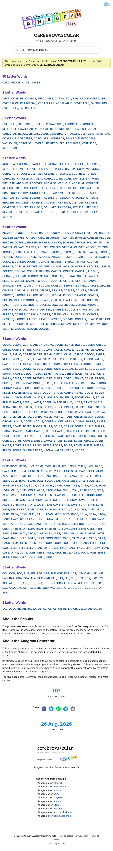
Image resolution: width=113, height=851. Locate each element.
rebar (48, 412)
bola (83, 514)
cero (22, 509)
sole (39, 480)
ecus (6, 547)
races (6, 445)
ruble (6, 402)
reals (27, 445)
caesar (7, 304)
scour (7, 388)
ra (9, 608)
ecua (23, 528)
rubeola (8, 164)
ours (74, 509)
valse (47, 416)
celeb (80, 431)
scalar (32, 232)
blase (26, 392)
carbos (32, 314)
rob (40, 573)
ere (38, 587)
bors (91, 523)
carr (6, 519)
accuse (7, 252)
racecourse (31, 82)
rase (56, 475)
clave (48, 349)
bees (66, 514)
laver (37, 402)
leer (82, 495)
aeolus (80, 300)
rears (37, 445)
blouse (20, 232)
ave (59, 587)
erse (48, 528)
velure (19, 280)
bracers (8, 202)
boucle (70, 309)
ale (32, 587)
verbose (8, 168)
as (49, 608)
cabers (20, 314)
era (66, 583)
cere (31, 475)
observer (41, 124)
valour (102, 323)
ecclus (56, 304)
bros (49, 538)
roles (68, 445)
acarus (7, 232)
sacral (104, 252)
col (5, 573)
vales (58, 450)
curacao (8, 173)
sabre (27, 349)
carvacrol (63, 98)
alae (40, 533)
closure (79, 188)
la (70, 608)
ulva (31, 466)
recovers (57, 143)
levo (41, 519)
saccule (79, 164)
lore (82, 509)
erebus (69, 304)
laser (38, 412)
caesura (78, 168)
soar (102, 485)
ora (19, 578)
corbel (19, 242)
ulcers (78, 323)
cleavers (87, 133)
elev (30, 547)
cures (102, 435)
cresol (103, 247)
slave (27, 364)
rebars (104, 319)
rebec (49, 388)
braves (94, 309)
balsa (6, 378)
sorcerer (25, 138)
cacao (48, 344)
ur (60, 608)
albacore (41, 129)
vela (5, 523)
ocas (23, 552)
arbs (65, 533)
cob (12, 573)
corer (38, 388)
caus (6, 542)
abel (31, 523)
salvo (17, 354)
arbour (20, 309)
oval (82, 499)
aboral (94, 276)
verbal (67, 247)
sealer (69, 232)
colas (28, 435)
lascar (31, 285)
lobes (68, 440)
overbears (99, 103)
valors (90, 323)
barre (90, 421)
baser (101, 421)
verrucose (10, 98)
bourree (78, 173)
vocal (69, 368)
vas (53, 587)
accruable (64, 103)
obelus (82, 276)
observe (51, 188)
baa (12, 578)
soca (32, 557)
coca (91, 495)
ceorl (27, 344)
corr (50, 542)
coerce (32, 290)
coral (68, 378)
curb (14, 499)
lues (48, 495)
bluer (38, 407)
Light (56, 843)
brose (58, 392)
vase (22, 499)
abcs (14, 523)
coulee (68, 271)
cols (41, 542)
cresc (70, 435)
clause (44, 261)
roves (78, 445)
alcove (93, 271)
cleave (19, 247)
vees (49, 557)
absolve (22, 183)
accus (38, 421)
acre (83, 490)
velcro (80, 304)
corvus (20, 304)
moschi (57, 790)
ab (55, 608)
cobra (90, 383)
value (6, 354)
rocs (84, 552)
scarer (92, 295)
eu (100, 608)
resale (44, 252)
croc (24, 519)
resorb (80, 261)
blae (40, 471)
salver (31, 280)
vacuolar (9, 143)
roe (80, 583)
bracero (8, 192)
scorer (31, 261)
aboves (92, 304)
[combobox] (56, 50)
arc (25, 583)
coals (6, 435)
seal (99, 509)
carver (92, 280)
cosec (17, 412)
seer (5, 480)
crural (56, 232)
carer (89, 407)
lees (74, 480)
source (7, 271)
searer (19, 300)
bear (73, 466)
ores (49, 552)
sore (99, 495)
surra (37, 416)
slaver (45, 276)
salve (47, 359)
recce (59, 412)
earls (38, 440)
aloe (5, 504)
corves (92, 314)
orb (60, 583)
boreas (92, 300)
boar (57, 495)
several (64, 168)
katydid (57, 797)
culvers (22, 207)
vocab (79, 450)
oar (101, 587)
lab (5, 578)
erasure (37, 164)
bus (32, 583)
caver (70, 431)
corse (27, 354)
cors (59, 542)
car (87, 573)
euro (65, 528)
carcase (22, 188)
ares (57, 523)
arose (58, 383)
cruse (78, 354)
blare (37, 354)
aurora (33, 276)
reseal (56, 295)
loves (78, 440)
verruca (92, 168)
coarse (32, 256)
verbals (8, 216)
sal (19, 587)
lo (85, 608)
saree (57, 402)
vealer (56, 300)
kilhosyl (57, 782)
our (46, 587)
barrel (7, 247)
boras (68, 426)
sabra (89, 412)
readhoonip (59, 808)
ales (56, 533)
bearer (81, 256)
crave (89, 397)
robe (65, 499)
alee (48, 499)
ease (40, 495)
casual (20, 266)
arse (22, 504)
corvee (32, 271)
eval (75, 490)
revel (79, 392)
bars (14, 538)
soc (19, 573)
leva (97, 547)
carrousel (98, 98)
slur (98, 480)
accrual (78, 183)
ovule (68, 364)
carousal (87, 124)
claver (92, 252)
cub (73, 578)
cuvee (27, 440)
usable (104, 266)
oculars (50, 207)
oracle (80, 232)
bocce (58, 407)
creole (79, 242)
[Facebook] (43, 709)
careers (36, 202)
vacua (48, 450)
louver (44, 266)
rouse (79, 349)
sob (73, 587)
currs (17, 440)
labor (17, 397)
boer (82, 523)
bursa (90, 344)
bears (6, 426)
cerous (93, 290)
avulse (68, 266)
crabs (60, 435)
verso (69, 373)
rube (75, 519)
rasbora (64, 207)
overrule (9, 124)
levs (105, 547)
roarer (68, 237)
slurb (27, 450)
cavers (44, 314)
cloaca (20, 252)
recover (36, 183)
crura (7, 373)
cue (87, 587)
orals (88, 440)
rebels (7, 323)
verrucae (89, 143)
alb (11, 583)
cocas (17, 435)
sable (98, 402)
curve (16, 349)
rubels (43, 323)
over (48, 466)
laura (68, 383)
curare (7, 276)
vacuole (64, 183)
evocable (88, 138)
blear (47, 354)
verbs (68, 450)
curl (31, 504)
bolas (79, 383)
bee (32, 573)
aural (6, 397)
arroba (56, 237)
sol (5, 592)
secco (89, 354)
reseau (69, 256)
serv (14, 557)
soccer (31, 300)
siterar (56, 804)
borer (69, 388)
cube (6, 514)
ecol (102, 542)
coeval (20, 290)
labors (20, 319)
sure (74, 495)
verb (49, 471)
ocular (20, 276)
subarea (36, 197)
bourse (43, 242)
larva (100, 388)
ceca (15, 542)
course (56, 280)
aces (39, 523)
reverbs (22, 212)
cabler (69, 290)
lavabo (32, 295)
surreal (64, 212)
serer (16, 416)
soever (19, 256)
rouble (80, 237)
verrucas (9, 148)
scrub (48, 368)
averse (80, 266)
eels (14, 547)
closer (7, 237)
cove (23, 514)
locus (89, 368)
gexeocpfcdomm (62, 812)
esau (56, 528)
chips (56, 793)
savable (78, 178)
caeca (58, 354)
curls (6, 440)
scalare (22, 197)
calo (83, 538)
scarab (57, 276)
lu (14, 608)
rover (58, 397)
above (37, 368)
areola (44, 256)
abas (49, 514)
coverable (81, 103)
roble (17, 359)
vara (73, 475)
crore (89, 388)
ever (31, 509)
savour (80, 295)
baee (65, 523)
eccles (45, 304)
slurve (66, 323)
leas (89, 547)
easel (78, 364)
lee (53, 583)
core (32, 471)
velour (31, 328)
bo (29, 608)
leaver (105, 285)
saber (99, 354)
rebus (37, 392)
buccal (44, 285)
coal (14, 471)
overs (99, 440)
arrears (92, 197)
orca (66, 519)
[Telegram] (65, 709)
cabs (66, 538)
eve (101, 578)
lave (90, 466)
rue (53, 573)
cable (58, 349)
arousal (22, 164)
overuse (64, 192)
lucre (47, 378)
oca (12, 587)
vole (57, 471)
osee (90, 528)
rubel (88, 445)
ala (33, 578)
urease (44, 300)
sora (23, 485)
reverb (44, 271)
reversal (103, 133)
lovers (56, 319)
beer (100, 490)
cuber (28, 412)
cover (37, 349)
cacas (7, 431)
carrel (56, 271)
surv (40, 557)
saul (5, 533)
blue (65, 495)
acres (49, 421)
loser (67, 359)
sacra (100, 412)
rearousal (28, 103)
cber (5, 528)
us (95, 608)
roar (22, 480)
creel (6, 349)
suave (68, 349)
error (99, 378)
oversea (36, 168)
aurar (7, 407)
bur (40, 578)
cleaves (78, 202)
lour (99, 499)
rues (5, 557)
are (66, 587)
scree (79, 388)
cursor (56, 285)
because (50, 183)
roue (93, 485)
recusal (79, 207)
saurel (104, 256)
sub (101, 573)
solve (27, 359)
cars (101, 538)
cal (100, 583)
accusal (36, 178)
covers (7, 319)
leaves (19, 237)
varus (6, 368)
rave (14, 495)
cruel (98, 364)
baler (28, 407)
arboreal (72, 124)
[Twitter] (51, 709)
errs (46, 547)
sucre (59, 344)
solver (91, 242)
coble (89, 392)
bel (53, 578)
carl (66, 490)
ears (85, 542)
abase (89, 373)
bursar (7, 266)
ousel (68, 354)
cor (87, 578)
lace (48, 475)
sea (26, 587)
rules (6, 450)
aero (58, 514)
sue (26, 573)
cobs (32, 542)
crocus (43, 280)
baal (65, 509)
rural (48, 397)
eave (32, 519)
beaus (17, 426)
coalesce (9, 138)
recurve (64, 173)
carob (101, 383)
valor (98, 359)
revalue (8, 197)
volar (100, 368)
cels (23, 542)
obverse (22, 168)
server (69, 285)
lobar (27, 383)
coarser (8, 207)
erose (17, 364)
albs (48, 533)
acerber (50, 197)
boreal (20, 271)
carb (92, 538)
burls (89, 426)
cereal (68, 261)
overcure (41, 143)
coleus (55, 247)
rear (48, 504)
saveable (56, 124)
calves (81, 290)
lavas (48, 440)
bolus (79, 344)
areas (69, 421)
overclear (10, 108)
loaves (56, 242)
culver (31, 247)
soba (23, 557)
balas (17, 407)
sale (5, 509)
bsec (74, 523)
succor (104, 242)
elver (27, 397)
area (40, 490)
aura (100, 471)
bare (82, 471)
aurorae (93, 188)
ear (66, 573)
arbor (88, 359)
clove (17, 344)
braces (57, 290)
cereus (7, 256)
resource (57, 129)
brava (68, 407)
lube (57, 519)
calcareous (11, 82)
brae (65, 504)
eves (55, 547)
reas (58, 552)
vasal (57, 416)
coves (49, 435)
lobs (5, 552)
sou (94, 587)
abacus (56, 256)
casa (84, 485)
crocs (81, 435)
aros (92, 533)
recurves (73, 143)
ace (5, 583)
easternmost (60, 786)
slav (22, 533)
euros (99, 416)
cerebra (22, 192)
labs (74, 528)
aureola (92, 173)
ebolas (33, 304)
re (65, 608)
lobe (91, 490)
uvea (6, 490)
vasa (101, 519)
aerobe (44, 290)
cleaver (37, 173)
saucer (55, 252)
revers (56, 261)
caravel (8, 178)
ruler (79, 373)
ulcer (78, 402)
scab (6, 485)
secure (7, 280)
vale (82, 480)
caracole (72, 133)
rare (66, 485)
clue (91, 471)
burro (28, 388)
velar (28, 373)
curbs (92, 435)
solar (100, 397)
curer (57, 378)
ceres (48, 383)
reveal (20, 285)
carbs (28, 431)
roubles (50, 212)
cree (14, 528)
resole (68, 295)
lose (81, 475)
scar (82, 504)
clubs (90, 431)
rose (56, 509)
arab (48, 523)
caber (27, 378)
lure (99, 504)
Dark (63, 843)
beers (27, 426)
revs (66, 552)
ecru (23, 495)
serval (68, 252)
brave (78, 378)
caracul (50, 178)
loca (49, 519)
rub (18, 583)
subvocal (89, 129)
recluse (8, 188)
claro (6, 412)
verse (89, 349)
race (49, 490)
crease (93, 285)
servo (26, 416)
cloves (80, 314)
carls (100, 407)
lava (5, 471)
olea (14, 514)
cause (17, 373)
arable (32, 252)
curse (58, 368)
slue (39, 475)
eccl (93, 542)
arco (74, 533)
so (4, 608)
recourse (9, 129)
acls (23, 523)
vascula (91, 212)
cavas (59, 431)
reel (65, 466)
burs (58, 538)
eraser (31, 242)
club (14, 490)
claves (68, 314)
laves (58, 440)
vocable (22, 178)
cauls (49, 431)
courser (92, 183)
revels (31, 323)
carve (68, 392)
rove (14, 466)
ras (93, 583)
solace (7, 261)
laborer (50, 168)
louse (27, 368)
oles (32, 552)
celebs (57, 314)
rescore (93, 192)
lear (82, 528)
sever (99, 392)
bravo (67, 402)
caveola (50, 202)
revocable (28, 98)
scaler (68, 242)
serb (14, 533)
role (41, 485)
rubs (101, 552)
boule (37, 383)
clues (100, 431)
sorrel (81, 285)
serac (17, 383)
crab (58, 485)
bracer (7, 242)
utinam (57, 801)
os (39, 608)
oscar (7, 421)
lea (73, 583)
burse (6, 383)
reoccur (78, 192)
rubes (98, 445)
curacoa (36, 188)
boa (26, 578)
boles (58, 426)
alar (6, 475)
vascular (40, 133)
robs (75, 552)
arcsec (45, 309)
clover (80, 252)
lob (80, 573)
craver (43, 237)
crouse (7, 290)
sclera (7, 300)
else (5, 466)
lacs (63, 547)
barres (58, 309)
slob (92, 519)
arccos (33, 309)
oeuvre (68, 319)
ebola (88, 416)
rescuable (45, 98)
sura (74, 499)
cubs (67, 542)
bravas (82, 309)
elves (37, 364)
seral (6, 416)
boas (31, 538)
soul (66, 471)
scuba (17, 450)
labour (20, 295)
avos (100, 533)
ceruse (68, 280)
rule (5, 499)
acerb (99, 373)
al (44, 608)
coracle (65, 164)
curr (40, 499)
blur (56, 466)
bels (23, 538)
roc (46, 583)
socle (88, 364)
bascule (23, 173)
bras (40, 538)
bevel (27, 402)
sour (32, 485)
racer (57, 359)
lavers (44, 319)
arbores (78, 197)
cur (80, 587)
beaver (32, 266)
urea (31, 495)
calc (75, 538)
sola (48, 480)
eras (38, 547)
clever (79, 247)
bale (48, 509)
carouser (41, 138)
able (31, 499)
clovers (91, 202)
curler (20, 261)
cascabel (25, 124)
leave (17, 368)
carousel (26, 143)
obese (100, 344)
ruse (91, 499)
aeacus (68, 300)
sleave (93, 256)
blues (48, 407)
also (49, 485)
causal (80, 271)
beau (14, 509)
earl (91, 504)
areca (37, 344)
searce (80, 280)
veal (57, 480)
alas (6, 495)
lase (72, 547)
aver (14, 485)
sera (83, 519)
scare (6, 344)
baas (6, 538)
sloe (23, 475)
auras (80, 421)
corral (70, 276)
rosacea (36, 212)
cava (15, 519)
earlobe (36, 207)
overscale (28, 108)
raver (16, 402)
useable (77, 212)
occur (47, 392)
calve (17, 388)
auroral (51, 164)
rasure (104, 232)
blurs (47, 426)
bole (90, 480)
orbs (40, 552)
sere (74, 471)
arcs (83, 533)
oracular (25, 129)
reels (47, 445)
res (80, 578)
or (75, 608)
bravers (22, 202)
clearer (50, 173)
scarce (7, 285)
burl (31, 514)
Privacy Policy (81, 836)
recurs (19, 323)
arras (58, 364)
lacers (32, 319)
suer (56, 499)
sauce (37, 397)
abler (17, 378)
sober (47, 402)
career (92, 237)
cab (47, 578)
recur (77, 359)
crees (78, 416)
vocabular (46, 103)
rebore (44, 295)
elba (31, 528)
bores (78, 426)
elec (22, 547)
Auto (50, 843)
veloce (19, 328)
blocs (37, 426)
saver (16, 392)
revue (79, 412)
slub (23, 490)
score (79, 397)
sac (5, 587)
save (74, 504)
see (46, 573)
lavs (80, 547)
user (22, 466)
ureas (37, 450)
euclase (8, 183)
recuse (104, 237)
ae (90, 608)
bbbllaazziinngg (62, 815)
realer (93, 319)
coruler (36, 192)
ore (60, 573)
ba (34, 608)
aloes (59, 421)
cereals (64, 202)
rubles (54, 323)
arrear (31, 237)
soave (17, 421)
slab (31, 480)
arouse (92, 266)
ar (24, 608)
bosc (100, 523)
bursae (7, 314)
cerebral (56, 133)
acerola (64, 197)
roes (93, 552)
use (94, 573)
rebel (6, 392)
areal (37, 359)
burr (14, 504)
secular (64, 178)
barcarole (81, 98)
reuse (69, 412)
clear (38, 373)
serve (68, 397)
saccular (73, 129)
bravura (92, 178)
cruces (7, 295)
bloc (74, 514)
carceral (9, 133)
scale (69, 344)
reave (6, 359)
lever (48, 373)
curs (76, 542)
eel (67, 578)
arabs (68, 416)
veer (90, 475)
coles (39, 435)
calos (17, 431)
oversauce (10, 103)
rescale (92, 207)
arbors (7, 309)
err (86, 583)
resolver (25, 133)
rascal (44, 232)
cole (14, 480)
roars (57, 445)
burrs (99, 426)
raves (17, 445)
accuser (93, 164)
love (39, 504)
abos (31, 533)
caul (40, 514)
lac (94, 578)
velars (7, 328)
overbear (57, 138)
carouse (65, 188)
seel (65, 475)
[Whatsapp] (58, 709)
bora (92, 514)
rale (98, 475)
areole (91, 247)
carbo (79, 407)
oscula (80, 319)
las (73, 573)
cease (89, 378)
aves (91, 509)
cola (32, 490)
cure (81, 466)
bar (60, 578)
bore (23, 471)
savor (6, 364)
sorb (40, 509)
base (98, 466)
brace (88, 402)
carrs (38, 431)
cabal (99, 349)
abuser (43, 247)
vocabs (44, 328)
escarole (73, 138)
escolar (50, 192)
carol (58, 373)
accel (28, 421)
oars (14, 552)
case (75, 485)
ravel (59, 388)
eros (40, 528)
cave (56, 504)
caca (101, 514)
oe (80, 608)
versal (92, 232)
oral (58, 490)
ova (39, 583)
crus (14, 475)
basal (47, 364)
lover (79, 368)
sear (39, 466)
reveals (8, 212)
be (19, 608)
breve (37, 378)
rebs (99, 528)
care (65, 480)
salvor (56, 266)
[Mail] (72, 709)
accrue (92, 261)
